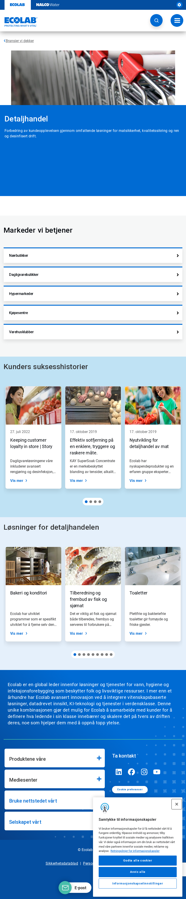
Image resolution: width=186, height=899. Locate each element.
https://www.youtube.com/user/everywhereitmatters (157, 771)
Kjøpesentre (18, 313)
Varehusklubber (21, 332)
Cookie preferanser (129, 789)
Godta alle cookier (137, 860)
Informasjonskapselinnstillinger (137, 883)
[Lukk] (177, 804)
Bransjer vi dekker (20, 41)
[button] (156, 20)
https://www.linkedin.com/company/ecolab (118, 771)
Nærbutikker (18, 255)
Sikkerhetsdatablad (62, 863)
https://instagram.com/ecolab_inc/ (144, 771)
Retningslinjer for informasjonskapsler (134, 851)
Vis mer (16, 481)
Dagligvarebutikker (23, 274)
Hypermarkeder (21, 294)
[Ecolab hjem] (19, 22)
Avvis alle (137, 872)
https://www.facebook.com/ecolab (131, 771)
